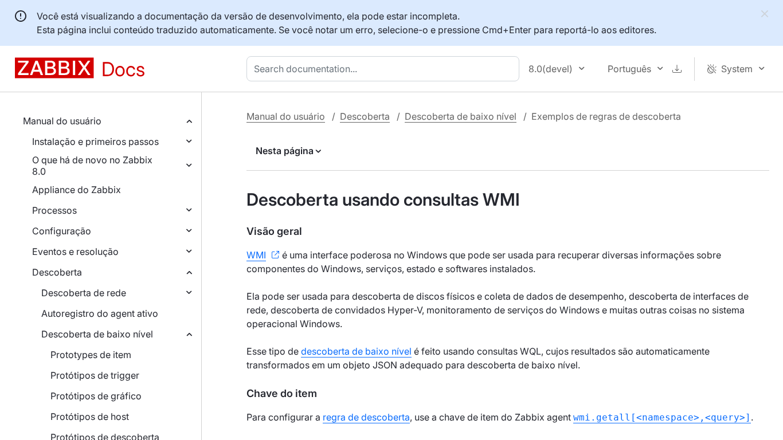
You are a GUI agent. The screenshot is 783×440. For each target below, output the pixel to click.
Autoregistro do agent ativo (99, 313)
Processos (54, 210)
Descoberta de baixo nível (97, 334)
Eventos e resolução (75, 251)
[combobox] (385, 69)
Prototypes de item (90, 354)
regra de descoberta (366, 417)
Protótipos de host (89, 416)
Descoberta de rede (83, 292)
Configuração (61, 231)
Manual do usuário (62, 121)
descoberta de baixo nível (356, 351)
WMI (256, 255)
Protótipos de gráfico (96, 396)
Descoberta (57, 272)
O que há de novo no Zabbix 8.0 (92, 165)
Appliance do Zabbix (76, 189)
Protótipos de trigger (94, 375)
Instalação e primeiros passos (95, 141)
